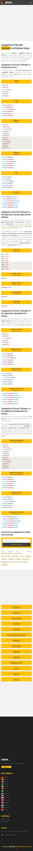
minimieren (25, 559)
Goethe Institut (4, 821)
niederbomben (5, 562)
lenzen (22, 556)
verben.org (12, 846)
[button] (30, 2)
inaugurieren (15, 556)
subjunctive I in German (24, 325)
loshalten (4, 559)
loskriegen (18, 559)
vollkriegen (4, 565)
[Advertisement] (16, 22)
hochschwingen (5, 556)
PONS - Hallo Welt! (5, 819)
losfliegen (28, 556)
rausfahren (14, 562)
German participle (13, 226)
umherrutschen (23, 562)
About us (6, 767)
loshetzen (11, 559)
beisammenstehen (6, 553)
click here (23, 61)
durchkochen (17, 553)
